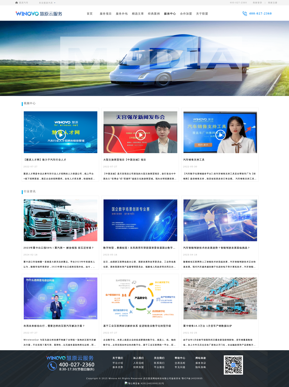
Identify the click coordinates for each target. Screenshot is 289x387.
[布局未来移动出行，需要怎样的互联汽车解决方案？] (61, 319)
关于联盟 (202, 13)
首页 (90, 13)
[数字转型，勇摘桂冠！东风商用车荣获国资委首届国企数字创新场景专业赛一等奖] (140, 241)
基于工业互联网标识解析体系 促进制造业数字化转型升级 (137, 325)
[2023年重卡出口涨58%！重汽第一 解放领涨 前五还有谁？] (61, 241)
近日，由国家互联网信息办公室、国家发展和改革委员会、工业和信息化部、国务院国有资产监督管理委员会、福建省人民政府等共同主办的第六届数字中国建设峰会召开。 (139, 267)
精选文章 (138, 13)
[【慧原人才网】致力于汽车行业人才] (61, 152)
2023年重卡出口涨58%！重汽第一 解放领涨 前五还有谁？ (59, 247)
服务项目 (106, 13)
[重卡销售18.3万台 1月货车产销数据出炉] (220, 319)
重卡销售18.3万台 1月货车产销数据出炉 (207, 325)
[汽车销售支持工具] (220, 152)
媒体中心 (170, 13)
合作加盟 (186, 13)
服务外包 (122, 13)
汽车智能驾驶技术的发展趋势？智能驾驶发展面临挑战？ (216, 247)
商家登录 (257, 3)
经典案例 (154, 13)
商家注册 (272, 3)
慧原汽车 (23, 3)
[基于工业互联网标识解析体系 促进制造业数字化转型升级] (140, 319)
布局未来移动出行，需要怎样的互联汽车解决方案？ (54, 325)
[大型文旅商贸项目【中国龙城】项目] (140, 152)
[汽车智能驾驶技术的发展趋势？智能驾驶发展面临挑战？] (220, 241)
